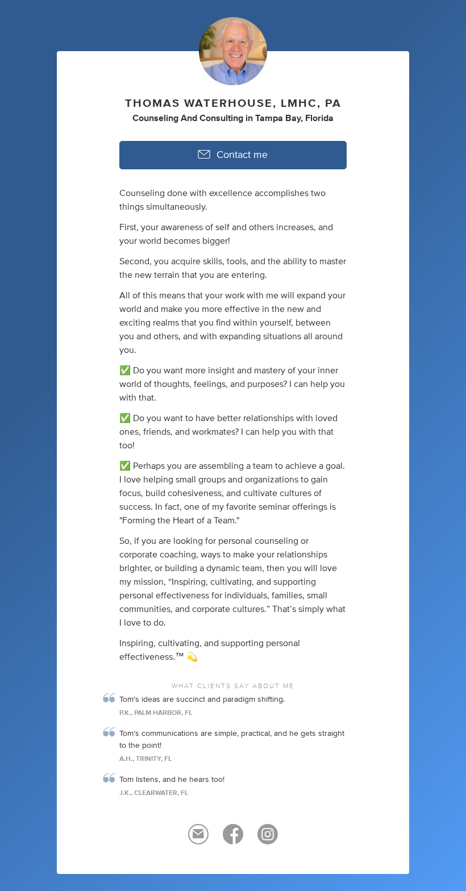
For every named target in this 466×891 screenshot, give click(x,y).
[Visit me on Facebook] (233, 839)
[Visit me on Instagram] (267, 839)
